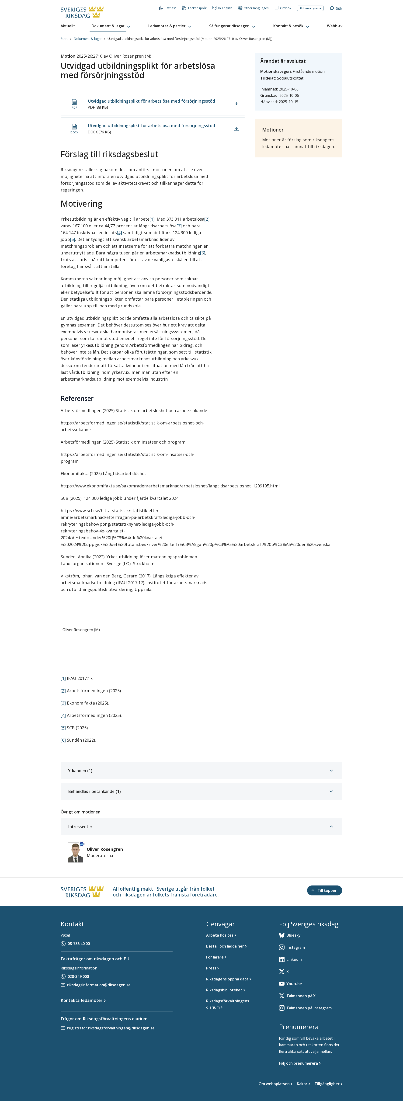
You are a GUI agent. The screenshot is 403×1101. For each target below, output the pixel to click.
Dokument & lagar (88, 38)
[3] (179, 226)
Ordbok (285, 8)
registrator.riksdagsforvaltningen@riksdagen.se (111, 1028)
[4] (119, 232)
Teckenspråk (197, 8)
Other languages (256, 8)
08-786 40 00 (79, 943)
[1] (152, 219)
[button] (111, 26)
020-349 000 (78, 976)
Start (64, 38)
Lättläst (170, 8)
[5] (72, 239)
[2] (206, 219)
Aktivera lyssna (310, 8)
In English (225, 8)
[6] (202, 253)
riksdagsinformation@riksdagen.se (99, 984)
